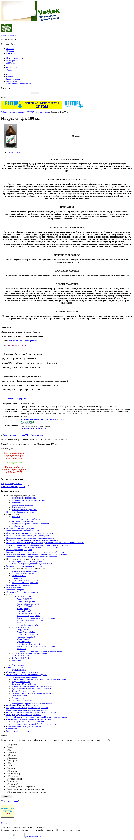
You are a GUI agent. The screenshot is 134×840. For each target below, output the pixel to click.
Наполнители (18, 698)
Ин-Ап (12, 766)
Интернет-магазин (14, 58)
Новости (10, 49)
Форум (9, 70)
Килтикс (13, 768)
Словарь (10, 77)
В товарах (5, 88)
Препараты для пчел (15, 587)
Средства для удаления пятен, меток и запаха (32, 703)
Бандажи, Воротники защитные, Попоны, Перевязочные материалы (36, 717)
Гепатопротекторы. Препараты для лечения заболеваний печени (35, 552)
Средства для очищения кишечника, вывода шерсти (35, 547)
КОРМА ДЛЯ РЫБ (20, 658)
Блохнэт (12, 752)
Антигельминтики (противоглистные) (29, 500)
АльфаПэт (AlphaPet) (26, 601)
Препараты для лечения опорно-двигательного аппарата (31, 557)
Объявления (11, 67)
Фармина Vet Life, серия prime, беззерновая (36, 618)
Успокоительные (19, 578)
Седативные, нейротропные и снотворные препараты (30, 533)
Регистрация (12, 60)
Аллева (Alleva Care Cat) (27, 634)
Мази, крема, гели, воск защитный (27, 561)
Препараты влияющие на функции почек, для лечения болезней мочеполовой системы (45, 542)
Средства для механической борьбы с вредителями (34, 724)
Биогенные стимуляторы (23, 521)
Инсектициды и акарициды (24, 498)
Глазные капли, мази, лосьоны (25, 580)
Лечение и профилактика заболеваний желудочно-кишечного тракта (37, 545)
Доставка (10, 63)
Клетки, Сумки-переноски (23, 691)
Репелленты (17, 502)
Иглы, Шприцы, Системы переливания (23, 715)
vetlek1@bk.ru (15, 341)
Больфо (12, 755)
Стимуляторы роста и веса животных (23, 672)
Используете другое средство (22, 787)
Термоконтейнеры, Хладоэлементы (22, 592)
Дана (11, 763)
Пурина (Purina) (24, 611)
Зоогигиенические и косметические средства (26, 674)
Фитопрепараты (19, 575)
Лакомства (16, 660)
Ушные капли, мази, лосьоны (25, 583)
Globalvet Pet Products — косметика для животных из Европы (39, 679)
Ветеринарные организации (18, 84)
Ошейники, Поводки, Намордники (22, 705)
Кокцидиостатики (20, 507)
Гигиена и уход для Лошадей (24, 677)
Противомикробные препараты (20, 528)
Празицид (13, 771)
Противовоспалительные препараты (22, 531)
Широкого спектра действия (24, 509)
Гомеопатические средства (18, 585)
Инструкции (12, 81)
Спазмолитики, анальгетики (24, 571)
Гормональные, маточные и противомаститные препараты (32, 540)
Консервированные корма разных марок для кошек (39, 651)
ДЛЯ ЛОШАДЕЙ (19, 670)
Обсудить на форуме (16, 399)
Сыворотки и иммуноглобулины (26, 519)
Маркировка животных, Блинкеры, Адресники (27, 707)
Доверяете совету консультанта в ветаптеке (28, 789)
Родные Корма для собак (28, 625)
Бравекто (13, 758)
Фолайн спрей (15, 779)
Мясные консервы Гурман (28, 616)
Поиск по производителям (13, 486)
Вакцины (16, 517)
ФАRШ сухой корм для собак (30, 620)
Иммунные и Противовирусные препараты (31, 524)
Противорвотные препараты (19, 550)
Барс (11, 747)
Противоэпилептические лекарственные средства (28, 535)
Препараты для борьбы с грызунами (28, 722)
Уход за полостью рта (21, 682)
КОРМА (30, 112)
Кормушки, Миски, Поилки (24, 684)
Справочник (11, 729)
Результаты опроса (10, 801)
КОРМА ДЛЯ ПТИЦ (21, 656)
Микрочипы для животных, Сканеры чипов (26, 710)
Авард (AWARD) (24, 599)
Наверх (4, 823)
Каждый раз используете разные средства (27, 792)
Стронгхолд (14, 776)
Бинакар (12, 750)
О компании (11, 51)
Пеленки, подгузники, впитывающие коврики (32, 693)
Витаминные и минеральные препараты (24, 566)
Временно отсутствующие (18, 731)
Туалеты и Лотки (19, 696)
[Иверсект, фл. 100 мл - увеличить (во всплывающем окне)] (10, 148)
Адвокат (13, 745)
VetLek (4, 112)
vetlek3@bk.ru (30, 341)
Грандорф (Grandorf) (26, 606)
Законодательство (14, 79)
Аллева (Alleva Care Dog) (28, 604)
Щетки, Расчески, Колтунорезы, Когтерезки (31, 689)
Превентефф (14, 773)
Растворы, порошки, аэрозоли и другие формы (32, 564)
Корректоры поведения (22, 700)
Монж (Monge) (23, 608)
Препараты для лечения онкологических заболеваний (30, 538)
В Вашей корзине (9, 35)
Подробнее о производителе (34, 428)
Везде (3, 97)
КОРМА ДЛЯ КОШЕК (22, 627)
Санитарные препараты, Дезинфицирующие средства (30, 719)
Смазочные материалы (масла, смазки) (23, 726)
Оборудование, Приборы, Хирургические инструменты (31, 712)
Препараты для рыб (15, 590)
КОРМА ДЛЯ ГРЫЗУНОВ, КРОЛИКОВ (30, 653)
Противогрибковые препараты (20, 512)
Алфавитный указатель (11, 484)
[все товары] (42, 419)
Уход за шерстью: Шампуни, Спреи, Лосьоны (32, 686)
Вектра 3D (13, 760)
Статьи (9, 74)
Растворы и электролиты (23, 573)
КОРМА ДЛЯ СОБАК (22, 597)
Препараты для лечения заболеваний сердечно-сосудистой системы (36, 554)
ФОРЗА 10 (21, 623)
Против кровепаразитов (22, 505)
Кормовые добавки (14, 667)
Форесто (13, 781)
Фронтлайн (14, 784)
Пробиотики (17, 526)
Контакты (10, 53)
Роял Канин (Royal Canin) (28, 613)
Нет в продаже (42, 112)
